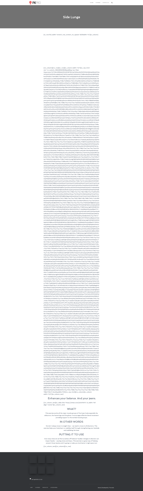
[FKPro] (35, 2)
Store (91, 2)
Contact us (106, 2)
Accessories (53, 487)
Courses (98, 2)
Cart (31, 487)
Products (45, 487)
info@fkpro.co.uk (37, 479)
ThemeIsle (111, 487)
